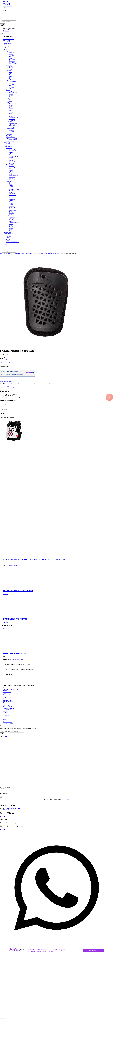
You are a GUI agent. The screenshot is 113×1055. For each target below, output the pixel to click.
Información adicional (8, 387)
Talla (1, 358)
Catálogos (5, 712)
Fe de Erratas (6, 715)
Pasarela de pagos (7, 722)
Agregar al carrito (4, 366)
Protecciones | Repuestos (54, 253)
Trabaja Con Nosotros (8, 694)
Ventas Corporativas (8, 8)
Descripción (6, 386)
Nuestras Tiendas (7, 6)
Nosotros (5, 690)
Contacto (5, 7)
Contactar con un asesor (6, 381)
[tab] (58, 386)
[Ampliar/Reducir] (0, 1018)
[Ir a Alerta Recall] (5, 14)
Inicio (1, 253)
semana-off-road (62, 383)
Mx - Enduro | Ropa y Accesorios (26, 253)
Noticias (5, 711)
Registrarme (6, 31)
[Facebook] (5, 736)
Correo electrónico (5, 731)
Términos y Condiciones (9, 707)
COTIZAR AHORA (5, 362)
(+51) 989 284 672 (5, 809)
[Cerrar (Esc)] (5, 1018)
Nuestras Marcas (7, 692)
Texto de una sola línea (6, 730)
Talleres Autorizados (8, 2)
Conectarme (6, 29)
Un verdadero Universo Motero (10, 689)
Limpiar (5, 359)
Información (6, 705)
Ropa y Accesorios (12, 253)
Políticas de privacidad (8, 708)
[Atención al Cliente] (56, 943)
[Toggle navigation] (0, 18)
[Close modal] (0, 945)
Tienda (5, 253)
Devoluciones (6, 713)
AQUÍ (68, 799)
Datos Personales (7, 709)
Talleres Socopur (7, 3)
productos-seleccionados (52, 383)
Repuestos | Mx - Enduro (41, 253)
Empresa (5, 687)
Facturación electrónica (9, 723)
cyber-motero (42, 383)
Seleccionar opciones (13, 565)
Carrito (5, 720)
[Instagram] (6, 736)
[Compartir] (3, 1018)
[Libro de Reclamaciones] (22, 785)
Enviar (2, 733)
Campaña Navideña (29, 383)
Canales (5, 697)
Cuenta (5, 717)
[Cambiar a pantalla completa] (2, 1018)
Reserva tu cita (7, 4)
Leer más (5, 594)
